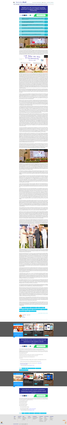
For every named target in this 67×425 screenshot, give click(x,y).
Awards (38, 307)
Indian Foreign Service (22, 311)
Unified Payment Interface (31, 368)
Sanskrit (23, 413)
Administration (30, 309)
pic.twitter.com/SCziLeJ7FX (32, 408)
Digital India (23, 368)
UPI (26, 368)
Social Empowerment (43, 413)
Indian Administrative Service (37, 309)
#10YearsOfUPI (39, 363)
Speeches (27, 311)
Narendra (21, 2)
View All (26, 334)
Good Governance (38, 368)
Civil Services (23, 307)
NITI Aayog (21, 309)
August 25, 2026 (32, 365)
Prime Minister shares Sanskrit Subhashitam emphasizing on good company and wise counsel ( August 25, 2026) (18, 384)
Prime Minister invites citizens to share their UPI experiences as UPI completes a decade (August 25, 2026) (18, 334)
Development (25, 309)
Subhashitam (27, 413)
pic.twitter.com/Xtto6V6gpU (24, 364)
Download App (46, 335)
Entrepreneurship (37, 413)
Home (14, 4)
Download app (2, 423)
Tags (20, 307)
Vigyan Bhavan (28, 307)
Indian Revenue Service (33, 311)
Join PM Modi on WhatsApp (41, 15)
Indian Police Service (44, 309)
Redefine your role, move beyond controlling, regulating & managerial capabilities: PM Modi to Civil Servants (33, 9)
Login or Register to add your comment (43, 313)
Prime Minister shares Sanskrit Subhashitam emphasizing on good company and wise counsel (33, 390)
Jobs (44, 307)
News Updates (18, 4)
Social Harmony (32, 413)
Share (24, 317)
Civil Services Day (33, 307)
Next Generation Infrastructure (24, 370)
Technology (41, 307)
